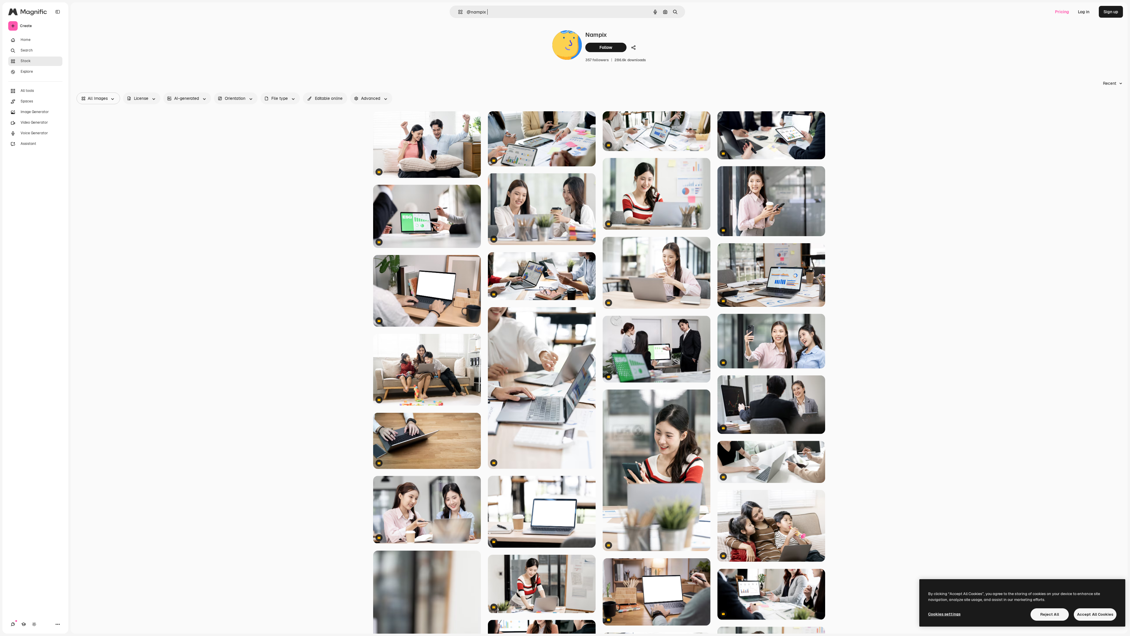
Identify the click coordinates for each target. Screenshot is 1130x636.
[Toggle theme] (34, 624)
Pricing (1062, 11)
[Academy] (23, 624)
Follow (605, 47)
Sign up (1111, 11)
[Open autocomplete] (458, 12)
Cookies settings (944, 614)
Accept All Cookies (1095, 614)
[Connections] (13, 624)
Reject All (1049, 614)
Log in (1083, 11)
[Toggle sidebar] (57, 11)
